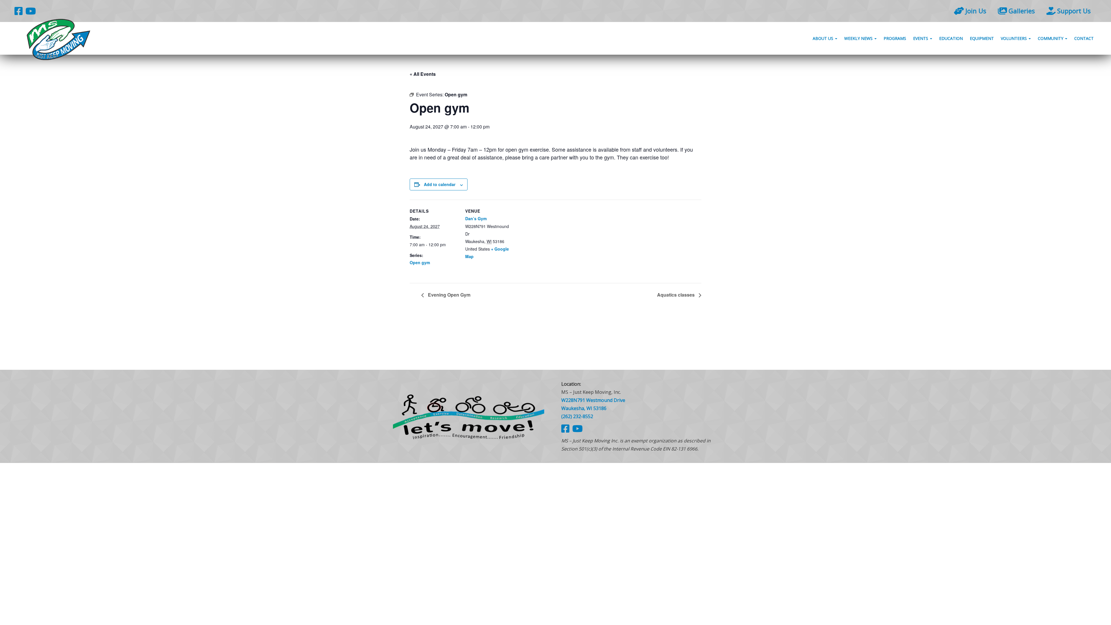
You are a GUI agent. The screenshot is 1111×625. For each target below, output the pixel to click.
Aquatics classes (676, 294)
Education (951, 38)
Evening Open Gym (448, 294)
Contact (1084, 38)
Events (921, 38)
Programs (895, 38)
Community (1051, 38)
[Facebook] (18, 11)
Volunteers (1014, 38)
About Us (823, 38)
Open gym (420, 262)
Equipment (982, 38)
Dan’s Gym (476, 218)
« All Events (423, 74)
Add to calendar (439, 184)
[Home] (469, 416)
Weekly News (859, 38)
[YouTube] (30, 11)
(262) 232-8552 (577, 416)
